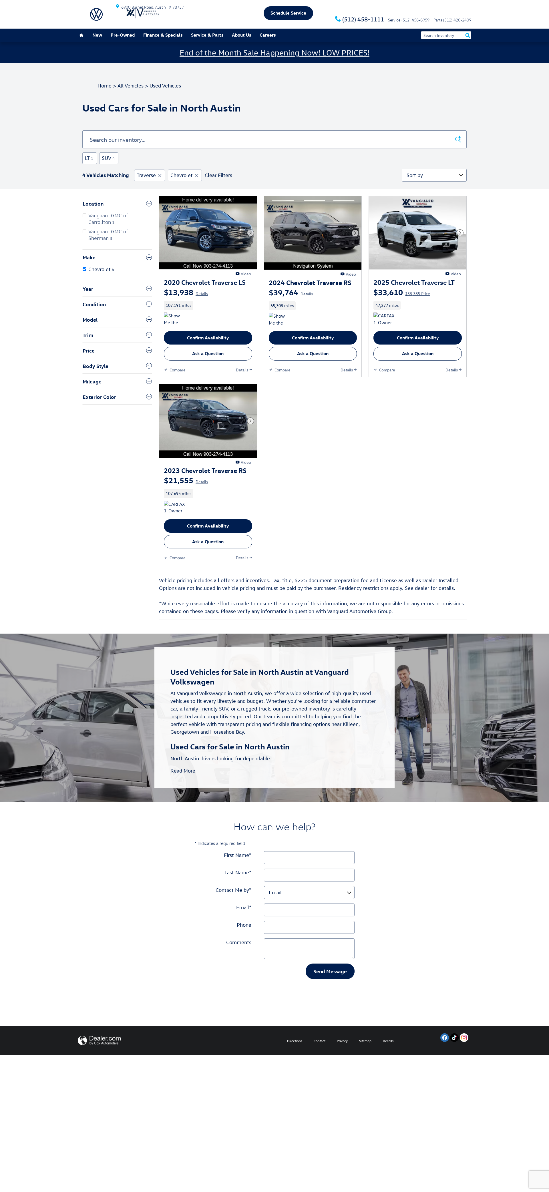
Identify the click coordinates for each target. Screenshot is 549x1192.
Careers (268, 35)
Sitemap (365, 1040)
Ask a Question (208, 353)
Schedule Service (288, 13)
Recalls (388, 1040)
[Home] (96, 14)
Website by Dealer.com (99, 1040)
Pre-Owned (123, 35)
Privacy (342, 1040)
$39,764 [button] (291, 292)
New (97, 35)
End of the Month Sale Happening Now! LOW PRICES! (274, 52)
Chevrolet (181, 175)
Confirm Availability (208, 338)
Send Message (330, 971)
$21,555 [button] (186, 480)
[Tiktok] (454, 1037)
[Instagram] (464, 1037)
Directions (294, 1040)
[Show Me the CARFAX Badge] (174, 319)
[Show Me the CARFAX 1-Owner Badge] (279, 320)
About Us (241, 35)
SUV (108, 158)
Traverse (146, 175)
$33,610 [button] (401, 292)
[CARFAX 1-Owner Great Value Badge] (384, 319)
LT (89, 158)
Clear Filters (218, 175)
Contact (319, 1040)
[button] (208, 305)
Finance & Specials (162, 35)
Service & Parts (207, 35)
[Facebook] (444, 1037)
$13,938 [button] (186, 292)
